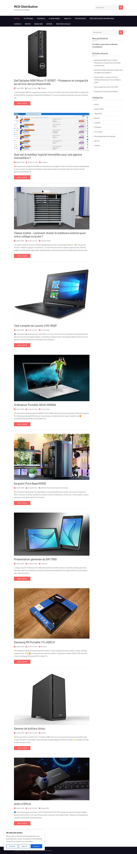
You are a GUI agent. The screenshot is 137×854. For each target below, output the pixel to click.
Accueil (17, 18)
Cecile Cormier (32, 88)
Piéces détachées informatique (102, 18)
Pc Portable (28, 18)
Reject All (24, 846)
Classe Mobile (54, 18)
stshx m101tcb (22, 803)
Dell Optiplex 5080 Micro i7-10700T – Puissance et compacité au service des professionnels (107, 62)
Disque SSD (38, 24)
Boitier (27, 24)
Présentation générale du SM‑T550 (35, 559)
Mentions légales (63, 24)
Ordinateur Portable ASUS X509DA (35, 404)
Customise (12, 846)
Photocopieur (80, 18)
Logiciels (17, 24)
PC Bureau (41, 18)
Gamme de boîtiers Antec (29, 728)
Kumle (39, 850)
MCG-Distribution (26, 6)
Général (43, 88)
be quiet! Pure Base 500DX (30, 483)
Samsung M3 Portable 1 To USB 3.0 (34, 642)
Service (49, 24)
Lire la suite (22, 103)
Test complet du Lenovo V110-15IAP (35, 325)
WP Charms (48, 850)
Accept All (36, 846)
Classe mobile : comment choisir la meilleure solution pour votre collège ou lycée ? (107, 79)
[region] (24, 840)
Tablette (67, 18)
